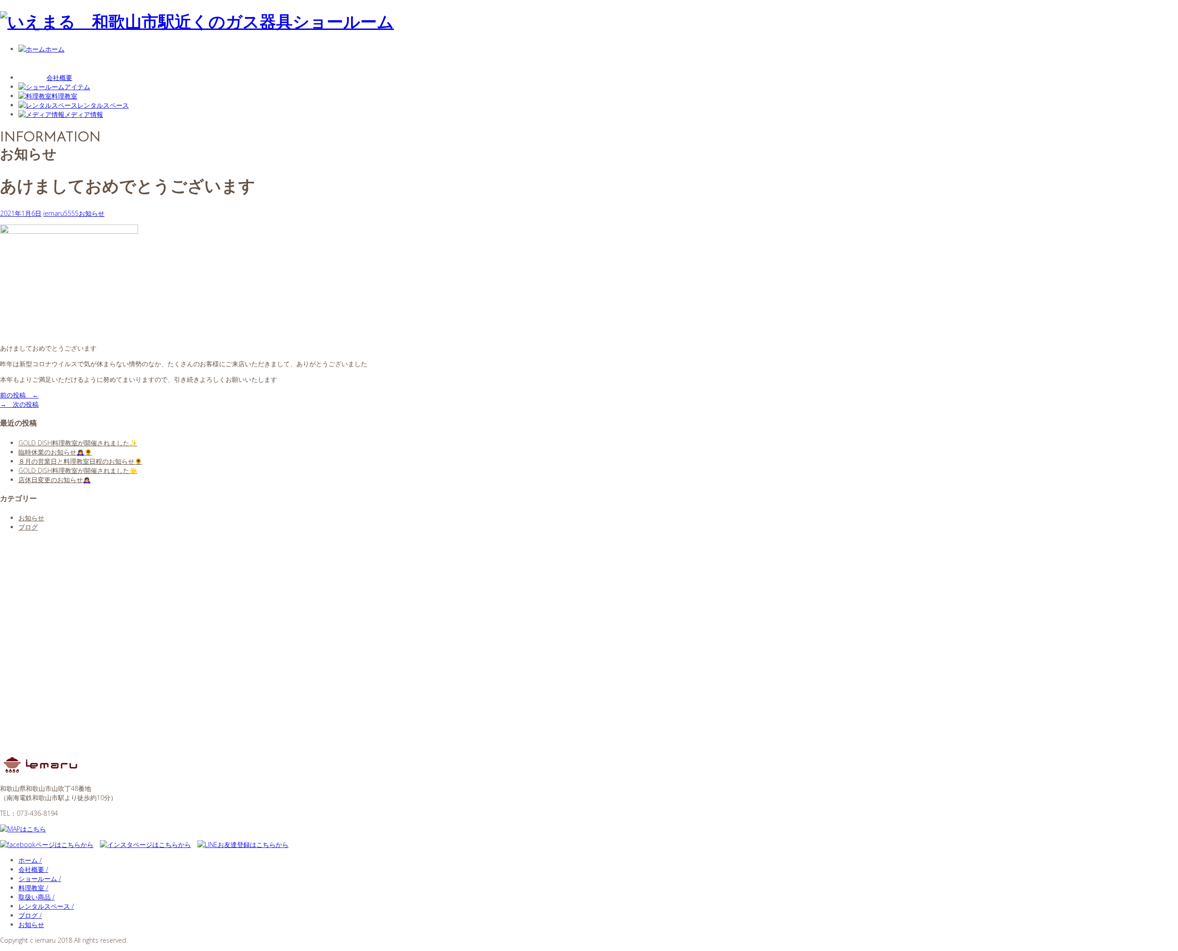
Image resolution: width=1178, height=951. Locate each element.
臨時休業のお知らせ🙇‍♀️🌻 (55, 452)
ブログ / (30, 915)
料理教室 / (33, 887)
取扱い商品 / (36, 897)
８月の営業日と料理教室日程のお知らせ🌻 (80, 461)
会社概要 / (33, 869)
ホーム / (30, 860)
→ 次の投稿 (19, 404)
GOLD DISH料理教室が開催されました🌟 (77, 470)
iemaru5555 (61, 213)
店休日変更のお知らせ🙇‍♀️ (54, 479)
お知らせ (91, 213)
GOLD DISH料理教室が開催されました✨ (77, 442)
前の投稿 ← (19, 395)
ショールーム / (39, 878)
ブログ (28, 527)
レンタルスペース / (46, 906)
